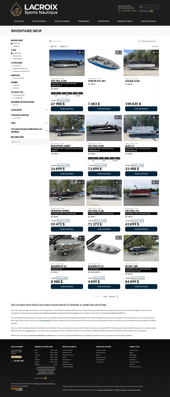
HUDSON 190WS (60, 210)
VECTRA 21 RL (96, 210)
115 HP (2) (17, 118)
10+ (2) (15, 105)
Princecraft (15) (18, 78)
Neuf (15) (16, 43)
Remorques (65, 362)
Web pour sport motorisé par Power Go (45, 383)
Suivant (112, 296)
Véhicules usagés (62, 21)
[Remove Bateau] (67, 46)
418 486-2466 (129, 10)
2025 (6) (16, 88)
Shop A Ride (24, 386)
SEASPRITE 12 (58, 266)
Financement (83, 21)
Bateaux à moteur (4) (20, 68)
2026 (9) (16, 85)
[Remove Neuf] (56, 46)
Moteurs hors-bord (101, 357)
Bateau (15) (17, 53)
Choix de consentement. (134, 390)
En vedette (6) (18, 98)
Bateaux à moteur (67, 352)
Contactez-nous (148, 21)
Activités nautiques (67, 364)
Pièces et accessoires (135, 366)
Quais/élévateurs (67, 359)
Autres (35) (17, 56)
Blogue (131, 352)
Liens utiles (134, 347)
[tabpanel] (46, 362)
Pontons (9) (17, 66)
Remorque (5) (17, 58)
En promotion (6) (18, 95)
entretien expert (45, 320)
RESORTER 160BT (61, 146)
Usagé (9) (16, 46)
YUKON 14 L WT (97, 81)
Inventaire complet (67, 350)
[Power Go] (33, 389)
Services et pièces (125, 21)
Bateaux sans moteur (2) (21, 71)
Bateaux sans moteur (68, 355)
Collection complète (67, 366)
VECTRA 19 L (132, 210)
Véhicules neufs (39, 21)
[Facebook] (151, 11)
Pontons (64, 357)
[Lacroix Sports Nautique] (34, 9)
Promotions (103, 21)
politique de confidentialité (105, 390)
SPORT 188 (131, 266)
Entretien (131, 364)
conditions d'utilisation (121, 390)
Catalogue (19, 21)
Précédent (97, 296)
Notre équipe (132, 355)
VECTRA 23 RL (59, 81)
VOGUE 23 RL (132, 81)
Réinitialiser (155, 46)
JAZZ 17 (129, 146)
